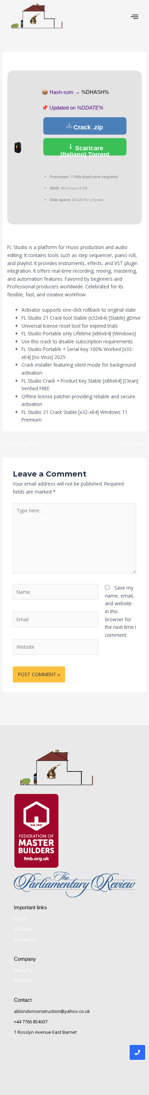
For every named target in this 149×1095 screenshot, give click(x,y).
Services (23, 929)
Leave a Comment (27, 62)
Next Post (132, 443)
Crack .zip (88, 127)
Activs (59, 62)
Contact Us (25, 939)
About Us (23, 970)
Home (20, 919)
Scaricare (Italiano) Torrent (84, 150)
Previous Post (21, 443)
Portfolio (23, 980)
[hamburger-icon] (134, 16)
